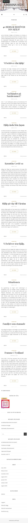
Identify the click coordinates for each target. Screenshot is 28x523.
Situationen (14, 282)
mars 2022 (3, 467)
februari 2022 (4, 470)
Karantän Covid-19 (14, 163)
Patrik (5, 55)
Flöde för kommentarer (6, 508)
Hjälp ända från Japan (14, 124)
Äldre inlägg (6, 390)
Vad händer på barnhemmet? (14, 94)
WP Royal (17, 520)
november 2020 (5, 473)
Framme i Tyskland (14, 352)
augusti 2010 (4, 476)
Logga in (3, 502)
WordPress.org (4, 511)
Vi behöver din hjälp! (14, 63)
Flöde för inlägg (4, 505)
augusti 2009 (4, 485)
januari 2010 (4, 479)
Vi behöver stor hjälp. (14, 243)
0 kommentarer (23, 55)
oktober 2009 (4, 482)
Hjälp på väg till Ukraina (14, 203)
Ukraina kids (14, 4)
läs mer (14, 51)
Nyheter (14, 24)
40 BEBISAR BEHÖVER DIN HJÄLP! (14, 28)
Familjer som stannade (14, 323)
